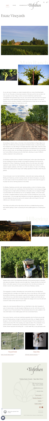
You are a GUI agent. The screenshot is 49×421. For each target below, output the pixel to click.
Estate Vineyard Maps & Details (7, 354)
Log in (44, 2)
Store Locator (38, 395)
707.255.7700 (39, 391)
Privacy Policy (40, 412)
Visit (7, 5)
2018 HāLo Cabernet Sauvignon (31, 354)
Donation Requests (37, 398)
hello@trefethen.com (38, 388)
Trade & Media (38, 403)
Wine (14, 5)
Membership (23, 5)
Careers (39, 400)
